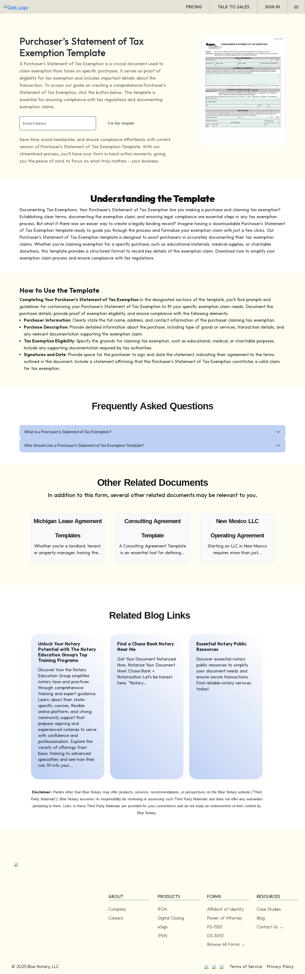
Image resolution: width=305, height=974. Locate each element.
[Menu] (296, 7)
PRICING (194, 7)
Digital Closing (171, 918)
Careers (115, 918)
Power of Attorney (224, 918)
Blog (261, 918)
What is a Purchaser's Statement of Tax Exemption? (67, 432)
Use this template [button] (121, 123)
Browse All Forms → (226, 944)
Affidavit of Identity (225, 909)
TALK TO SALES (233, 7)
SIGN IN (272, 7)
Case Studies (269, 909)
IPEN (162, 935)
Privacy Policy (280, 966)
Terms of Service (245, 966)
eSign (163, 927)
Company (117, 909)
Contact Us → (270, 927)
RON (162, 909)
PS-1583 (214, 927)
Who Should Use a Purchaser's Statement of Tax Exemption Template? (84, 446)
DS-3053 (215, 935)
